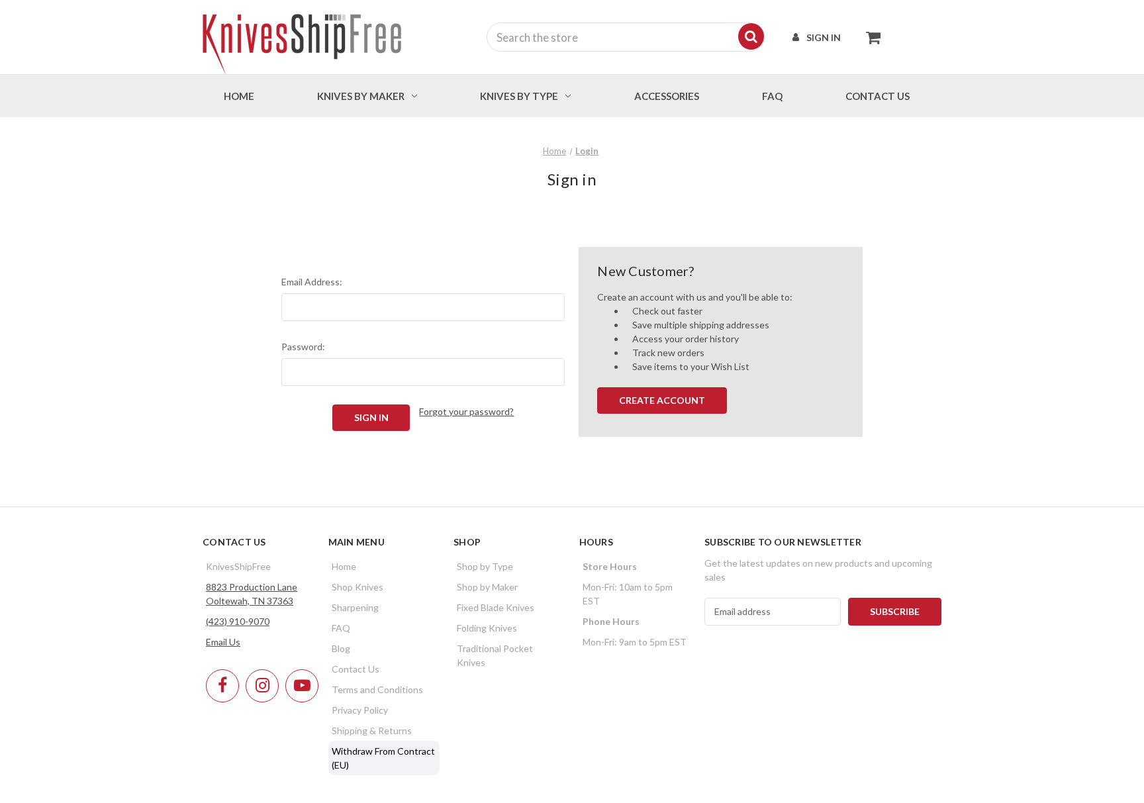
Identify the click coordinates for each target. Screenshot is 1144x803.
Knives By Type (519, 96)
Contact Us (355, 669)
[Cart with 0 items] (870, 37)
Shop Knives (357, 586)
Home (239, 96)
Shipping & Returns (372, 730)
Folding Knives (487, 628)
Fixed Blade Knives (495, 607)
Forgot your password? (466, 411)
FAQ (772, 96)
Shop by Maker (487, 586)
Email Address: (311, 281)
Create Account (662, 400)
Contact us (877, 96)
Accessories (666, 96)
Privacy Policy (360, 710)
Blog (341, 648)
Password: (303, 346)
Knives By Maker (361, 96)
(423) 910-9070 (237, 621)
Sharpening (355, 607)
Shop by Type (485, 566)
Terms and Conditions (377, 689)
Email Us (223, 641)
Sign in (823, 37)
